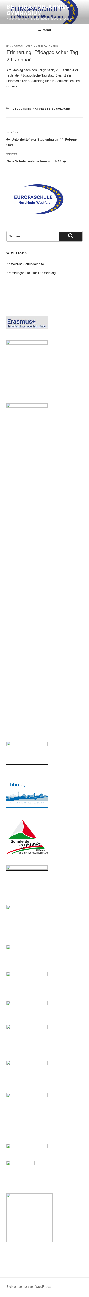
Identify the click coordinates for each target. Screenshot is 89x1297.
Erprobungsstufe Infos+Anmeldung (31, 272)
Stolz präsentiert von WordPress (28, 1286)
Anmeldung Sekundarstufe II (26, 263)
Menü (47, 30)
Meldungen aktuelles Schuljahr (42, 108)
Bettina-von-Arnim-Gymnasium (37, 10)
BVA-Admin (50, 45)
